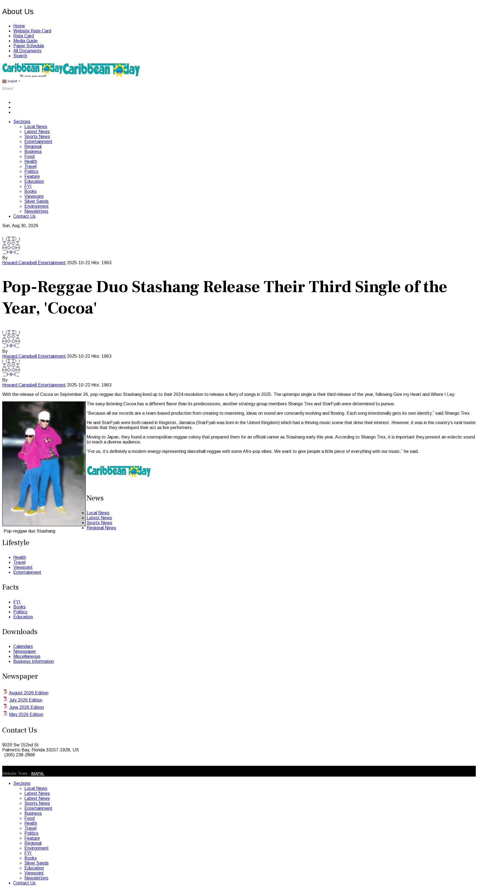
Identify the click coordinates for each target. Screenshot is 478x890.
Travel (30, 166)
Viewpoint (34, 196)
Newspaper (24, 651)
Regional (32, 146)
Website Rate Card (32, 30)
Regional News (101, 527)
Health (30, 161)
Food (29, 156)
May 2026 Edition (26, 714)
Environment (36, 206)
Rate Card (23, 35)
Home (19, 26)
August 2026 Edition (28, 693)
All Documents (27, 50)
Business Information (33, 661)
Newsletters (36, 211)
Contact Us (24, 216)
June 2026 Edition (26, 707)
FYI (28, 186)
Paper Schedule (28, 45)
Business (33, 151)
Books (30, 191)
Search (20, 55)
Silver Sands (36, 201)
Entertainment (38, 141)
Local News (35, 126)
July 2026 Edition (25, 700)
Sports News (37, 136)
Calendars (23, 646)
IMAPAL (37, 773)
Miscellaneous (26, 656)
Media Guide (25, 40)
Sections (21, 121)
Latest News (37, 131)
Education (34, 181)
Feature (32, 176)
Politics (31, 171)
